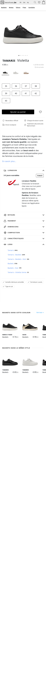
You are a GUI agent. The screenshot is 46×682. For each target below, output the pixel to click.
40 (16, 93)
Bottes (11, 8)
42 (36, 93)
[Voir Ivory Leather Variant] (26, 72)
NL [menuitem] (28, 3)
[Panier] (43, 2)
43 (6, 100)
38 (36, 86)
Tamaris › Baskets (14, 255)
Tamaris (8, 60)
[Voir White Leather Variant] (16, 72)
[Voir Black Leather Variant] (5, 72)
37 (26, 86)
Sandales (31, 8)
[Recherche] (34, 2)
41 (26, 93)
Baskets (4, 8)
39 (6, 93)
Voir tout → (40, 312)
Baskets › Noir (13, 268)
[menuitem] (4, 8)
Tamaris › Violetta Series (17, 272)
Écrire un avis (39, 67)
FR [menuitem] (20, 3)
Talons (18, 8)
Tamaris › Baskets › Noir (17, 259)
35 (6, 86)
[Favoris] (39, 2)
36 (16, 86)
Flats (24, 8)
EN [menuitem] (24, 3)
